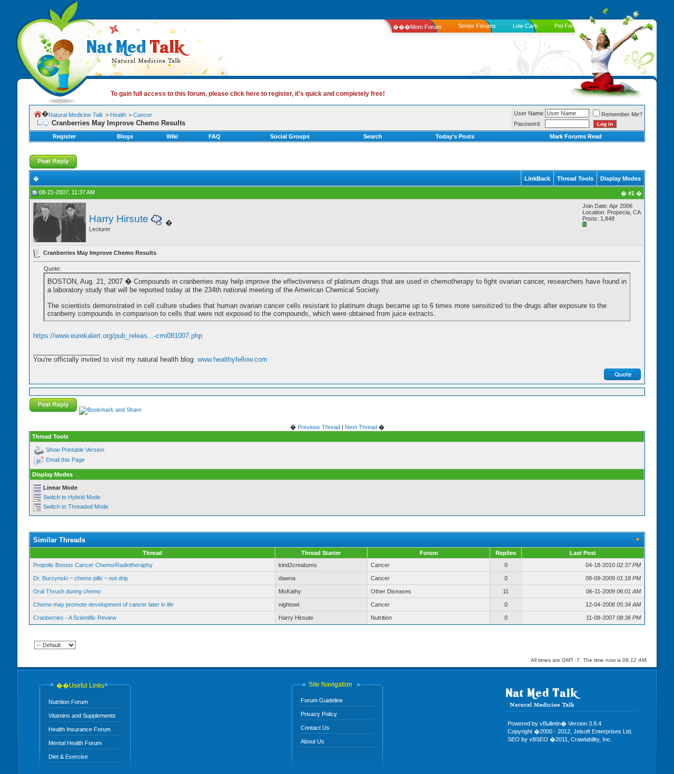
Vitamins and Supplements (82, 715)
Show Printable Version (75, 449)
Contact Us (315, 728)
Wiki (172, 136)
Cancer (142, 115)
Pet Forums (569, 26)
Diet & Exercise (68, 756)
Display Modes (620, 178)
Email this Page (65, 460)
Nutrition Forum (68, 702)
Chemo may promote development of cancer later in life (103, 604)
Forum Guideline (322, 700)
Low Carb (525, 26)
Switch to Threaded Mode (75, 506)
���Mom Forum (417, 27)
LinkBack (537, 178)
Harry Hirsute (118, 218)
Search (372, 136)
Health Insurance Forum (79, 729)
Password (527, 124)
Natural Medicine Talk (75, 115)
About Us (312, 741)
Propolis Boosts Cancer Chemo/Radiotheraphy (93, 565)
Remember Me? (621, 114)
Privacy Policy (319, 714)
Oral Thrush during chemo (67, 591)
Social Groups (290, 136)
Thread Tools (575, 178)
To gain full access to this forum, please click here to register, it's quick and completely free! (248, 93)
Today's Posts (454, 136)
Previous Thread (319, 427)
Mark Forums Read (576, 136)
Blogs (125, 136)
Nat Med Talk (55, 49)
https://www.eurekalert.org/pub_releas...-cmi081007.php (117, 336)
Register (64, 136)
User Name (528, 113)
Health (118, 115)
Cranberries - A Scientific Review (74, 617)
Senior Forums (477, 26)
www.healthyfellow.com (232, 359)
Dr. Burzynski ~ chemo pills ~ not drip (80, 578)
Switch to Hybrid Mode (72, 497)
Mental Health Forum (75, 743)
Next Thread (361, 427)
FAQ (215, 136)
